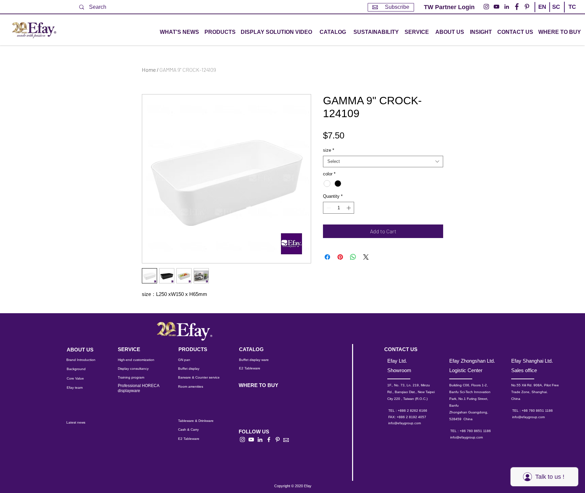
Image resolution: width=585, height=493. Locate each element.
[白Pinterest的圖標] (277, 439)
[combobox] (383, 161)
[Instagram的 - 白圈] (486, 7)
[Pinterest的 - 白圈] (527, 7)
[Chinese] (569, 13)
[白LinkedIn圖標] (260, 439)
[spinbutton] (338, 208)
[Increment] (349, 208)
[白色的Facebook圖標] (268, 439)
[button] (220, 32)
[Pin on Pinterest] (340, 257)
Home (149, 69)
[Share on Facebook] (327, 257)
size (328, 150)
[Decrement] (328, 208)
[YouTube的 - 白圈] (496, 7)
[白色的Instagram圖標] (242, 439)
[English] (542, 13)
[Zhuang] (556, 13)
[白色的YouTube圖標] (251, 439)
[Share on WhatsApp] (353, 257)
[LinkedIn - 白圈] (507, 7)
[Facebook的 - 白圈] (517, 7)
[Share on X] (366, 257)
